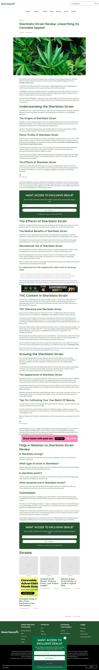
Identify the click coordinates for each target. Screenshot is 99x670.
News (22, 633)
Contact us (63, 636)
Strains (21, 20)
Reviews (23, 639)
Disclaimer (83, 628)
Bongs (42, 631)
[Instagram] (77, 616)
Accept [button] (91, 666)
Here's (77, 411)
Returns (82, 631)
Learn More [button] (5, 667)
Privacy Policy (84, 634)
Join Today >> (49, 210)
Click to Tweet (54, 350)
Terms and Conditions (85, 636)
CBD (42, 628)
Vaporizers (43, 634)
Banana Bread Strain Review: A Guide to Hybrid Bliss (68, 582)
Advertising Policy (65, 633)
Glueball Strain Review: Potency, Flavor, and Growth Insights (49, 582)
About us (63, 630)
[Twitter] (75, 616)
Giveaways (63, 639)
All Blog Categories (26, 630)
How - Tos (23, 636)
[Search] (96, 4)
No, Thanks (49, 663)
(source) (75, 236)
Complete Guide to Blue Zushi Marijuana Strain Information (28, 602)
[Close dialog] (65, 638)
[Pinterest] (78, 616)
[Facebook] (73, 616)
